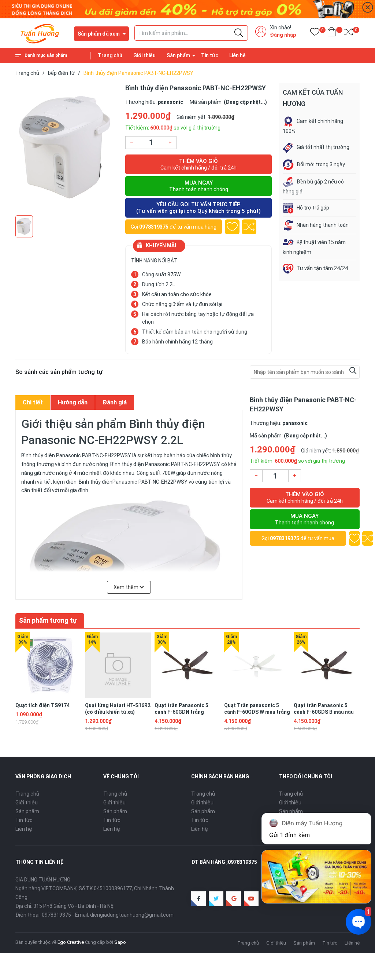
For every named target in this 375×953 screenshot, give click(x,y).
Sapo (120, 942)
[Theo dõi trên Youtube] (251, 898)
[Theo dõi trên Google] (233, 898)
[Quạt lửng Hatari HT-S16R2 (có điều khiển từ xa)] (118, 665)
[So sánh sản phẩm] (348, 33)
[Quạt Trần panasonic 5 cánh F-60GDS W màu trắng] (257, 665)
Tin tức (209, 55)
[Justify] (238, 33)
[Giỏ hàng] (331, 33)
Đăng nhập (283, 35)
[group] (66, 147)
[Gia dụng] (187, 9)
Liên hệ (237, 55)
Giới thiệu (144, 55)
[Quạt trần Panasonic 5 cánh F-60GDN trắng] (187, 665)
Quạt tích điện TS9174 (42, 705)
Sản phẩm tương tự (48, 620)
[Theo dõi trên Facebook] (198, 898)
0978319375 (153, 227)
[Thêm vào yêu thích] (232, 226)
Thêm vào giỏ (198, 164)
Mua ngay (198, 185)
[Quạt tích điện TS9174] (48, 665)
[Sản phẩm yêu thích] (314, 33)
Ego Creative (70, 942)
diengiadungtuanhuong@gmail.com (132, 915)
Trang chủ (110, 55)
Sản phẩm (178, 55)
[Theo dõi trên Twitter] (216, 898)
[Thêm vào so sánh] (249, 226)
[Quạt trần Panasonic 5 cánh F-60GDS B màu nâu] (327, 665)
